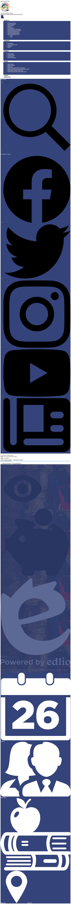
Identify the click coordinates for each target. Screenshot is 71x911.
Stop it (43, 507)
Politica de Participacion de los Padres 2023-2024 (18, 69)
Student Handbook (11, 57)
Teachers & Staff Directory (13, 31)
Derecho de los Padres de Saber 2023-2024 (16, 71)
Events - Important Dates (6, 461)
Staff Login (5, 83)
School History (10, 25)
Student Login (6, 81)
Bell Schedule (10, 53)
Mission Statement (11, 24)
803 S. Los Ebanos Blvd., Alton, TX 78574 (10, 466)
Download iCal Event (18, 459)
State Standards (10, 28)
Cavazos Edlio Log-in (12, 44)
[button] (6, 20)
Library (9, 47)
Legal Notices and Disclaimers (14, 29)
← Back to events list (6, 463)
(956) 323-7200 (26, 466)
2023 (11, 36)
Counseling (9, 45)
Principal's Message (11, 23)
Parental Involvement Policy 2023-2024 (16, 67)
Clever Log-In (10, 56)
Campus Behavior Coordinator (14, 30)
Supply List (10, 66)
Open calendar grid (16, 463)
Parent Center (10, 64)
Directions (9, 26)
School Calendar (11, 65)
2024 (11, 35)
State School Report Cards (13, 34)
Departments (10, 43)
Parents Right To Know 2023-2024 (15, 70)
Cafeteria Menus (11, 55)
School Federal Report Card (13, 33)
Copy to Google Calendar (6, 459)
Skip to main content (5, 1)
